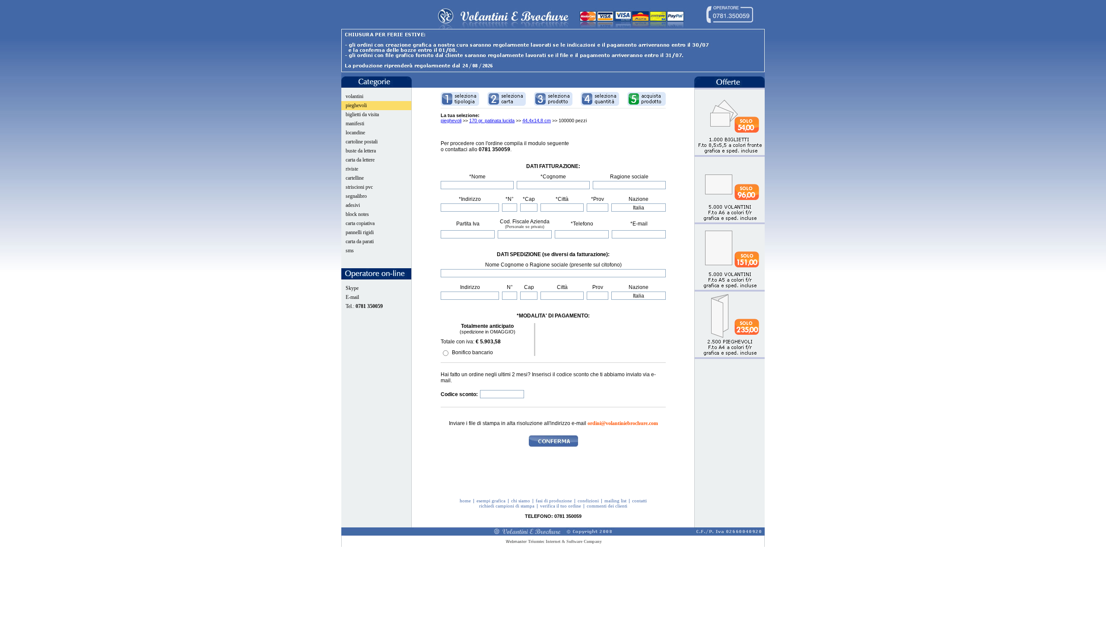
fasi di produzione (554, 500)
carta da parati (360, 241)
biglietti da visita (362, 114)
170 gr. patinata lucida (492, 120)
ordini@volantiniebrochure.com (623, 423)
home (465, 500)
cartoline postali (362, 142)
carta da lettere (360, 160)
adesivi (353, 205)
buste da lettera (361, 151)
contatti (639, 500)
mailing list (615, 500)
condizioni (588, 500)
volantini (354, 96)
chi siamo (520, 500)
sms (350, 251)
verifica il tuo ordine (560, 505)
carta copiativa (360, 223)
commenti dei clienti (607, 505)
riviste (352, 169)
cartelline (355, 178)
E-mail (352, 297)
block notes (357, 214)
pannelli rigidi (360, 232)
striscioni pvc (359, 187)
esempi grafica (491, 500)
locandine (355, 133)
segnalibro (356, 196)
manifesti (355, 124)
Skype (352, 288)
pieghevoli (356, 105)
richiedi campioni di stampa (506, 505)
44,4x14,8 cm (536, 120)
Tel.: (364, 306)
